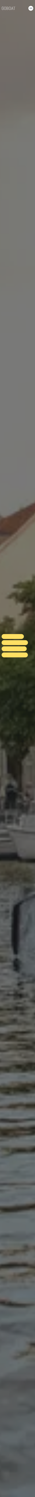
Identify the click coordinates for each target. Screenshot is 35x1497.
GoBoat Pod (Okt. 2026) (14, 655)
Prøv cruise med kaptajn (14, 642)
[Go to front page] (8, 8)
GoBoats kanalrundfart (14, 649)
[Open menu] (30, 8)
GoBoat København (12, 636)
